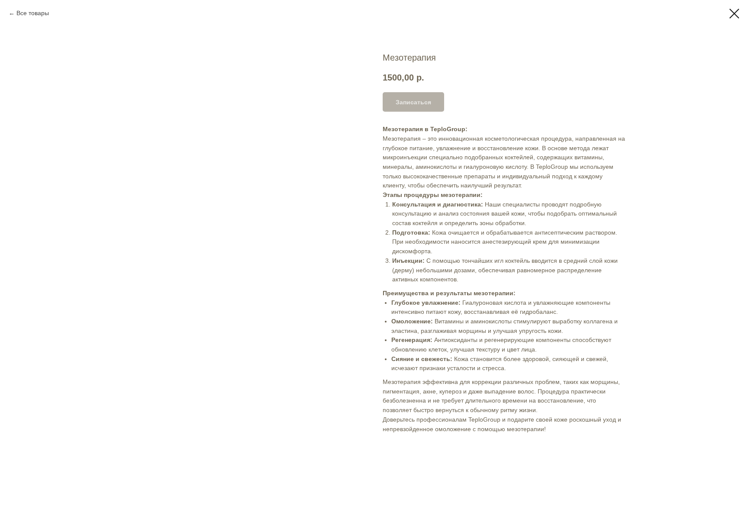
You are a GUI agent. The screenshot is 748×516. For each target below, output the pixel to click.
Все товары (32, 13)
